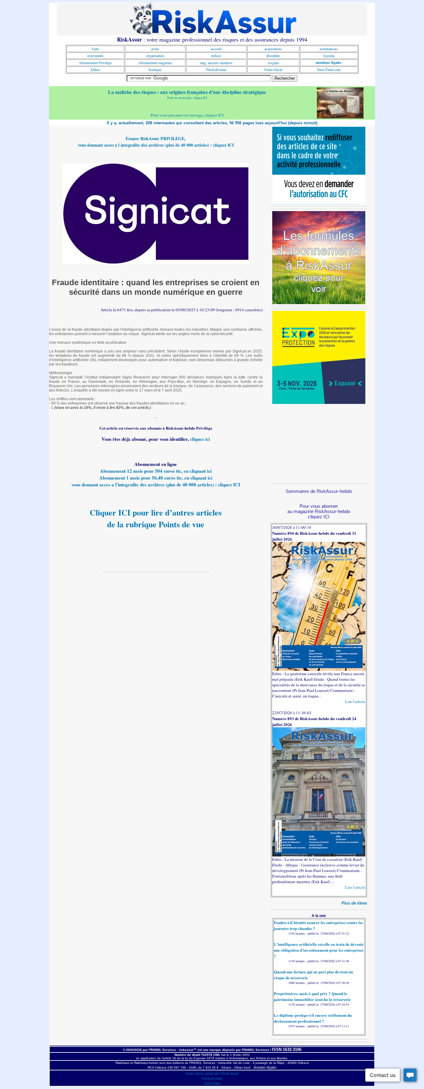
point (155, 48)
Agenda (328, 55)
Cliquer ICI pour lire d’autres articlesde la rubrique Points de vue (156, 518)
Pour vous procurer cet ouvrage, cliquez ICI (187, 115)
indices (216, 55)
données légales (265, 1067)
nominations (329, 48)
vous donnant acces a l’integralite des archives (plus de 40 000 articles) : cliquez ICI (155, 484)
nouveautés (95, 55)
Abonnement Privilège (95, 62)
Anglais (273, 62)
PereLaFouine (212, 1078)
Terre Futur (212, 1083)
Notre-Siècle (273, 69)
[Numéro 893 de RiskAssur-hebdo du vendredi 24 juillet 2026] (318, 855)
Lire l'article (355, 701)
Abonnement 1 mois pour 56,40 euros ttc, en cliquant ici (155, 477)
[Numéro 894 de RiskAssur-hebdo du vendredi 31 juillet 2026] (318, 669)
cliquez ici (200, 439)
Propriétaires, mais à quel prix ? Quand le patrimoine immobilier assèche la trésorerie (312, 996)
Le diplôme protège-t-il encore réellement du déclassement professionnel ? (313, 1018)
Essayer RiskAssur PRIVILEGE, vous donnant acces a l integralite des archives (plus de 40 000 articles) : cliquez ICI (156, 141)
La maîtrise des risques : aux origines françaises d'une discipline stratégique (187, 91)
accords (216, 48)
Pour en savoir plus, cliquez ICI (187, 97)
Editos (95, 69)
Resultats (273, 55)
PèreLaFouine (216, 69)
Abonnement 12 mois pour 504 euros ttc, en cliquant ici (156, 470)
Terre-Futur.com (329, 69)
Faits (95, 48)
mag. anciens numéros (216, 62)
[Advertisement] (318, 442)
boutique (155, 69)
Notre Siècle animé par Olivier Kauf (212, 1073)
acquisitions (273, 48)
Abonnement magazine (155, 62)
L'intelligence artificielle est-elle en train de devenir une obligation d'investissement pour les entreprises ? (319, 950)
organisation (155, 55)
